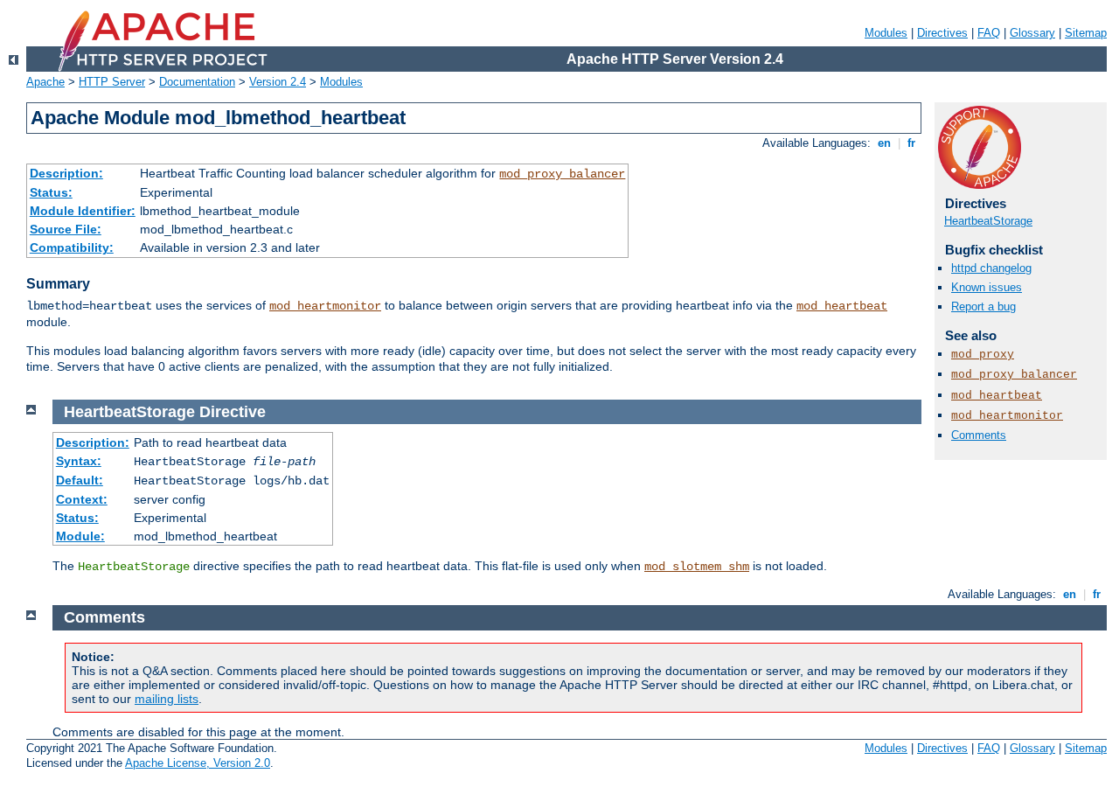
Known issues (986, 287)
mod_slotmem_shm (696, 567)
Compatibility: (72, 247)
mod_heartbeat (841, 306)
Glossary (1032, 32)
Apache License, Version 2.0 (197, 763)
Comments (978, 435)
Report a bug (983, 306)
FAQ (988, 32)
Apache (45, 81)
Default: (79, 480)
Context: (82, 499)
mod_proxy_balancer (562, 174)
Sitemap (1086, 32)
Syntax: (78, 461)
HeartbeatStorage (988, 220)
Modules (886, 32)
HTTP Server (112, 81)
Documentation (197, 81)
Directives (942, 32)
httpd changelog (991, 268)
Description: (66, 173)
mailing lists (166, 699)
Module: (80, 536)
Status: (51, 192)
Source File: (65, 229)
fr (911, 143)
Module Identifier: (83, 211)
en (884, 143)
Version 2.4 (277, 81)
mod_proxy (982, 354)
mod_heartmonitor (325, 306)
